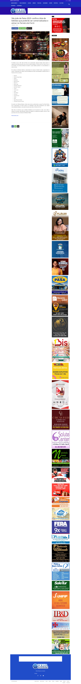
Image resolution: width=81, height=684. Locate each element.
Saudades (45, 3)
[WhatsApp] (15, 126)
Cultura (61, 3)
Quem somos (14, 3)
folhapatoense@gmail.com (42, 673)
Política (56, 3)
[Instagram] (68, 1)
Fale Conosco (23, 3)
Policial (39, 3)
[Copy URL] (36, 28)
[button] (69, 4)
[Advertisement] (49, 10)
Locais (29, 3)
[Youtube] (70, 1)
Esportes (13, 5)
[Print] (18, 126)
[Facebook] (66, 1)
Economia (19, 5)
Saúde (50, 3)
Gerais (34, 3)
